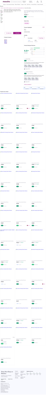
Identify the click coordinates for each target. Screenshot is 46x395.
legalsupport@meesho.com (4, 391)
